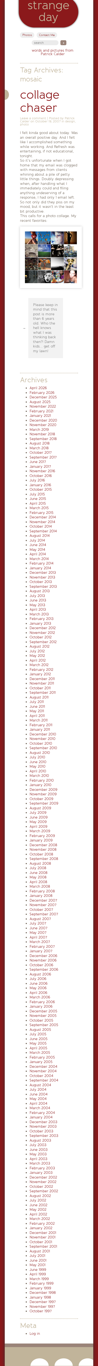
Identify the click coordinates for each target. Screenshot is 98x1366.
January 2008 (40, 896)
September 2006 (43, 969)
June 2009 (38, 817)
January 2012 (40, 674)
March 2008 (39, 886)
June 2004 (38, 1094)
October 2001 (40, 1242)
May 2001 (37, 1265)
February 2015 (41, 513)
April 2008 (38, 882)
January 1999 (40, 1288)
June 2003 (38, 1150)
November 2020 (42, 425)
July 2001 (37, 1256)
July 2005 (37, 1034)
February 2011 (40, 725)
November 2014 (42, 522)
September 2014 (43, 531)
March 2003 (39, 1163)
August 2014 (39, 536)
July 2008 (37, 868)
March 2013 (39, 614)
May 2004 (38, 1099)
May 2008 (37, 877)
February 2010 (41, 780)
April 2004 (38, 1103)
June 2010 (37, 762)
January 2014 (40, 568)
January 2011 (39, 729)
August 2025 (40, 402)
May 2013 (37, 605)
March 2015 (39, 508)
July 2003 (37, 1145)
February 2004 (42, 1113)
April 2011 (37, 716)
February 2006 (42, 1002)
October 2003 (41, 1131)
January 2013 (40, 623)
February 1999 (41, 1283)
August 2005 (40, 1030)
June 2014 (37, 545)
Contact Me (47, 35)
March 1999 (39, 1279)
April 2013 (37, 609)
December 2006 (43, 956)
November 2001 (42, 1237)
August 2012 (39, 646)
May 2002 (37, 1209)
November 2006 (43, 960)
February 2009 (42, 836)
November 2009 (43, 794)
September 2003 (43, 1136)
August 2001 (39, 1251)
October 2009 (41, 799)
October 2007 (41, 910)
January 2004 (41, 1117)
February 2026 (41, 393)
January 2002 (40, 1228)
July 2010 (37, 757)
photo (24, 124)
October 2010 (40, 743)
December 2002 (43, 1177)
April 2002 (38, 1214)
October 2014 (40, 526)
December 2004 (43, 1066)
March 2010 (39, 776)
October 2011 (40, 688)
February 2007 (42, 946)
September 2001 (43, 1246)
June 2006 (38, 983)
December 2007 (43, 900)
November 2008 (42, 849)
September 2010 (43, 748)
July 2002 (37, 1200)
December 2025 (43, 397)
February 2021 (41, 411)
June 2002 (38, 1205)
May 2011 (36, 711)
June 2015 (37, 499)
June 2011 (37, 706)
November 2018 (42, 434)
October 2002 (41, 1186)
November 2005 (43, 1016)
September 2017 (43, 457)
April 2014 (37, 554)
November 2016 (42, 471)
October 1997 (40, 1311)
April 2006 (38, 993)
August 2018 (39, 443)
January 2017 (40, 466)
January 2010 (40, 785)
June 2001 (37, 1260)
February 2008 (42, 891)
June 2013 (37, 600)
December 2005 (43, 1011)
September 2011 (42, 692)
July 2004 (37, 1089)
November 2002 (42, 1182)
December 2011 (42, 679)
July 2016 (37, 480)
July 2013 (37, 596)
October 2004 (41, 1076)
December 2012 (42, 628)
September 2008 (43, 859)
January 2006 (41, 1006)
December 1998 (42, 1292)
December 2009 (43, 790)
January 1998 (40, 1297)
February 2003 (42, 1168)
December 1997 (42, 1302)
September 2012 (43, 642)
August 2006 (40, 974)
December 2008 (43, 845)
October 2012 (40, 637)
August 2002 (40, 1196)
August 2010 (39, 753)
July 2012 (37, 651)
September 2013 (43, 586)
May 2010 (37, 766)
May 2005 (38, 1043)
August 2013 (39, 591)
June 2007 (38, 928)
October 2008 (41, 854)
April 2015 (37, 503)
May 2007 (37, 932)
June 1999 (37, 1270)
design (70, 121)
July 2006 (37, 979)
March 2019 (39, 429)
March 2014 (39, 559)
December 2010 (42, 734)
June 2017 (37, 462)
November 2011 (41, 683)
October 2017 (40, 452)
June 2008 (38, 873)
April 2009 (38, 826)
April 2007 (38, 937)
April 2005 (38, 1048)
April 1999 (37, 1274)
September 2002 (43, 1191)
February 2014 (41, 563)
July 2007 (37, 923)
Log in (34, 1333)
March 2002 (39, 1219)
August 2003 (40, 1140)
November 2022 (42, 406)
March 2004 (39, 1108)
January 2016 (40, 485)
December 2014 (42, 517)
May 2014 (37, 549)
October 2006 (41, 965)
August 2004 (40, 1085)
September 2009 (43, 803)
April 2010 (37, 771)
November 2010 (42, 739)
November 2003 (43, 1126)
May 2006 (38, 988)
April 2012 (37, 660)
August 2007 (40, 919)
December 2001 (42, 1233)
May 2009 (38, 822)
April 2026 (38, 388)
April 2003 (38, 1159)
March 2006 (39, 997)
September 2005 (43, 1025)
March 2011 (38, 720)
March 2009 (39, 831)
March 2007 (39, 942)
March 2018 (39, 448)
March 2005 (39, 1052)
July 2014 (37, 540)
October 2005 (41, 1020)
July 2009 (37, 812)
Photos (27, 35)
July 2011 (36, 702)
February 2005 (42, 1057)
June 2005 (38, 1039)
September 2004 (43, 1080)
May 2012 (37, 656)
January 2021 (40, 416)
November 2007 (42, 905)
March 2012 (39, 665)
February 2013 (41, 619)
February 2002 (42, 1223)
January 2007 (40, 951)
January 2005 (41, 1062)
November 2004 (43, 1071)
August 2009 (40, 808)
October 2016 (40, 476)
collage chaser (39, 101)
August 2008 (40, 863)
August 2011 (39, 697)
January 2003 (41, 1172)
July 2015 (37, 494)
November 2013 (42, 577)
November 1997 (42, 1306)
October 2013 (40, 582)
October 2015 (40, 489)
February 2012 (41, 669)
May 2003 (38, 1154)
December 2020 (43, 420)
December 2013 (42, 572)
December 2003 (43, 1122)
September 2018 (43, 439)
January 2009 (41, 840)
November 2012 (42, 633)
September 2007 (43, 914)
